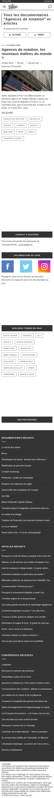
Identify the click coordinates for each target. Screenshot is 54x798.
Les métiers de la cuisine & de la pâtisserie (21, 695)
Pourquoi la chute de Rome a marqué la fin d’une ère (26, 556)
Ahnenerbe (9, 374)
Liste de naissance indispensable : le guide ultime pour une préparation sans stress (25, 568)
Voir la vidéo (7, 112)
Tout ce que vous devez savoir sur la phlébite (22, 641)
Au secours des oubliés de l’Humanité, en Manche (25, 738)
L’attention (6, 665)
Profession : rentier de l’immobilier (17, 478)
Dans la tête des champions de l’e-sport (20, 490)
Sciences (6, 66)
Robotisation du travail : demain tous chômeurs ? (24, 459)
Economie (16, 66)
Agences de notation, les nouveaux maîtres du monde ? (27, 54)
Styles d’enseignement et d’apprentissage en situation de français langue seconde (27, 707)
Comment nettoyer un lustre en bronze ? (20, 635)
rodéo (31, 368)
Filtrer (16, 35)
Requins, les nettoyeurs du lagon (17, 484)
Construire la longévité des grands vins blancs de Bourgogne (24, 701)
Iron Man (6, 496)
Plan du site (26, 795)
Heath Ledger (10, 335)
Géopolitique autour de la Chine (16, 677)
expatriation (29, 355)
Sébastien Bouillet (13, 368)
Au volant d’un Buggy (11, 514)
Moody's (34, 125)
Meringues (25, 348)
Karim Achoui (26, 361)
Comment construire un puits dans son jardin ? (23, 574)
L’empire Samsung (10, 472)
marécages (9, 348)
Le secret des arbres (11, 447)
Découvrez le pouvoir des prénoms (18, 671)
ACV (39, 335)
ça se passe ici (25, 244)
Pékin (31, 132)
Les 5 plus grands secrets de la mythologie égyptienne (27, 605)
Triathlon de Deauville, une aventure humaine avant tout (26, 520)
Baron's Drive (27, 374)
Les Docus (14, 795)
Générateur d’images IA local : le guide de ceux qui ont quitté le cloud (27, 623)
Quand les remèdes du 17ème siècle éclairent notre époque (25, 683)
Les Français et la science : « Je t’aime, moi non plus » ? (27, 713)
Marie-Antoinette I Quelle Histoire (17, 502)
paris (20, 132)
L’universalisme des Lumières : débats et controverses (27, 689)
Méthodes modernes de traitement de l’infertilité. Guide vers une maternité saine (27, 580)
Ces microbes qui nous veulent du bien (20, 719)
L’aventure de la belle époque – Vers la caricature (24, 732)
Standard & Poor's (12, 138)
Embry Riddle (10, 355)
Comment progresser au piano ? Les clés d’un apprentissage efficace (23, 611)
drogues (27, 335)
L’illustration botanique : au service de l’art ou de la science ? (25, 744)
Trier (40, 35)
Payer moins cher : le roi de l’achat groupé (21, 532)
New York (8, 132)
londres (20, 125)
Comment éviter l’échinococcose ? (18, 586)
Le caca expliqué (9, 526)
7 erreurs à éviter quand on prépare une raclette (24, 617)
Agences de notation (13, 119)
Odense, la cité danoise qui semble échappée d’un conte (25, 562)
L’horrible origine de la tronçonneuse (19, 598)
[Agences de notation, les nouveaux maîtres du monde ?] (27, 93)
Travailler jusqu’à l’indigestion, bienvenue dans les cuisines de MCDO (25, 508)
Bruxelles (35, 119)
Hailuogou (8, 361)
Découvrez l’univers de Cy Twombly (18, 725)
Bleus (4, 453)
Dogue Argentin (25, 342)
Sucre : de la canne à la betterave (17, 629)
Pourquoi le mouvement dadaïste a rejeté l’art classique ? (23, 592)
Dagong (7, 125)
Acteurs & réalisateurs (12, 750)
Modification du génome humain (16, 466)
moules (7, 342)
